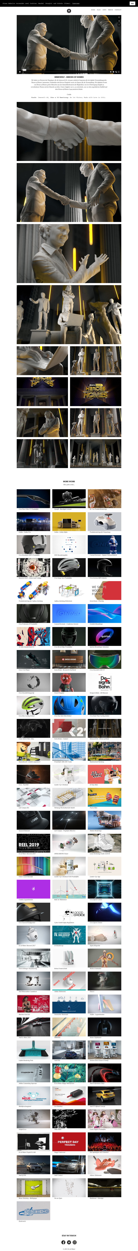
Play (99, 10)
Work (93, 10)
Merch (110, 10)
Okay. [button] (132, 3)
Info (104, 10)
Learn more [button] (75, 3)
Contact (118, 10)
